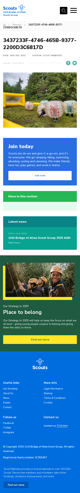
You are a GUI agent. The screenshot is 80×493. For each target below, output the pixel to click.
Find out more (40, 339)
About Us (8, 393)
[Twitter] (74, 63)
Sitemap (48, 393)
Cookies (48, 402)
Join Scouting (10, 388)
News (6, 398)
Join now (40, 175)
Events (6, 402)
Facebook (8, 423)
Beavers (17, 24)
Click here (62, 425)
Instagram (8, 432)
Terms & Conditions (55, 398)
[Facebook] (68, 63)
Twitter (7, 427)
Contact (7, 407)
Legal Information (53, 388)
